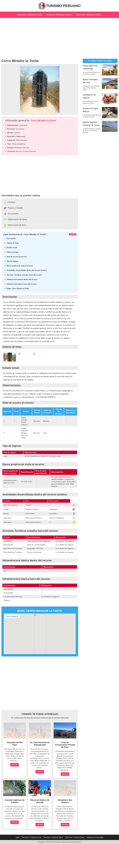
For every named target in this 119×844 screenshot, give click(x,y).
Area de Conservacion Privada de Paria (65, 744)
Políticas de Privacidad (95, 837)
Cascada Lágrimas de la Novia (14, 801)
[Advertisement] (59, 34)
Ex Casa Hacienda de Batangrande (39, 743)
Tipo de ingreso (12, 261)
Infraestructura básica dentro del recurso (22, 279)
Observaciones (12, 252)
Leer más (14, 765)
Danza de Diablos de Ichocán (39, 801)
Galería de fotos (13, 243)
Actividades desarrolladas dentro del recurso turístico (27, 270)
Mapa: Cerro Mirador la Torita (18, 288)
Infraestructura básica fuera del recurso (21, 284)
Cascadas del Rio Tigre (15, 743)
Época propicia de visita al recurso (20, 266)
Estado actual (12, 247)
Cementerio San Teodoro (65, 801)
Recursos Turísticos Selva (88, 15)
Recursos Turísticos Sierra (59, 15)
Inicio (18, 837)
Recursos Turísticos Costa (29, 15)
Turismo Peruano (63, 6)
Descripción (11, 238)
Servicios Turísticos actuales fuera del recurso (24, 275)
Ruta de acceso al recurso (17, 257)
